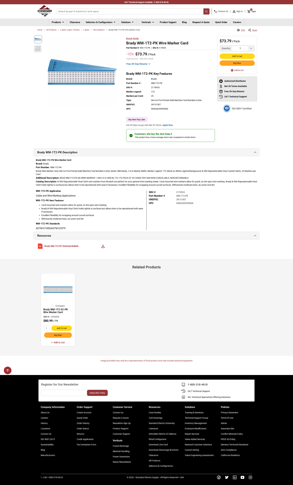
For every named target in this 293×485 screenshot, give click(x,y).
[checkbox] (52, 306)
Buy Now (237, 63)
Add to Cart (237, 56)
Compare (60, 306)
